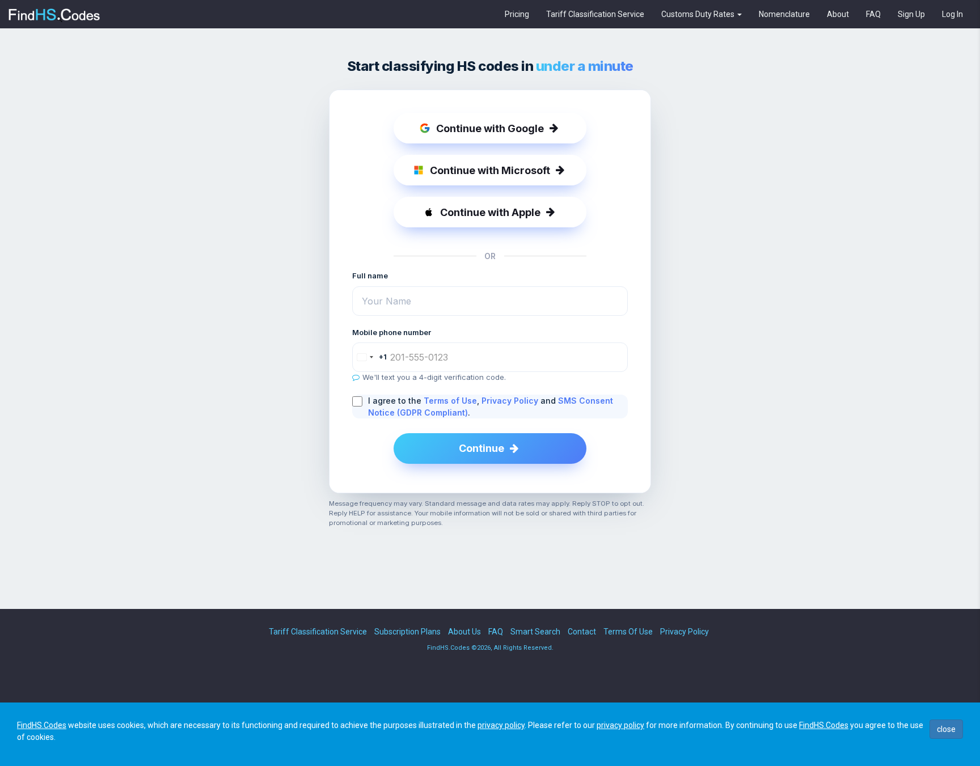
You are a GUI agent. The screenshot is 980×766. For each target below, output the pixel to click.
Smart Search (535, 631)
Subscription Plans (407, 631)
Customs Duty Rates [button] (698, 14)
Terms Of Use (628, 631)
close (946, 729)
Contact (582, 631)
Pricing (517, 14)
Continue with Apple (490, 212)
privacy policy (501, 725)
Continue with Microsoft (490, 170)
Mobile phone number (391, 332)
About (838, 14)
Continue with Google (490, 128)
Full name (370, 275)
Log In (952, 14)
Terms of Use (450, 400)
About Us (464, 631)
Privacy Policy (509, 400)
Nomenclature (784, 14)
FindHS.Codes (41, 725)
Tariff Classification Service (595, 14)
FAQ (873, 14)
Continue (481, 448)
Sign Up (911, 14)
